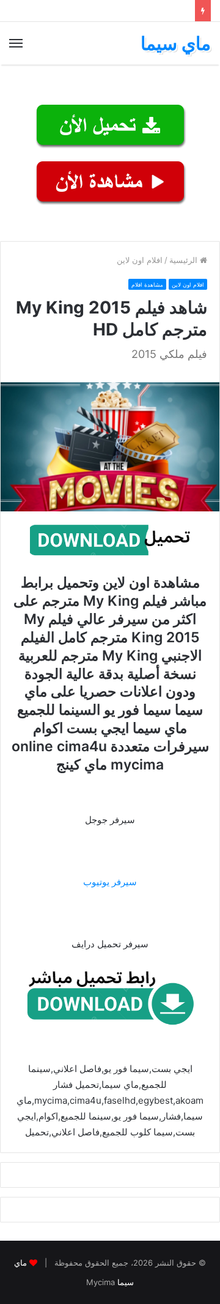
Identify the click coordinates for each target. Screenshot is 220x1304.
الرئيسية (184, 260)
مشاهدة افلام (147, 284)
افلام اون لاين (140, 260)
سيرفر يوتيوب (110, 882)
